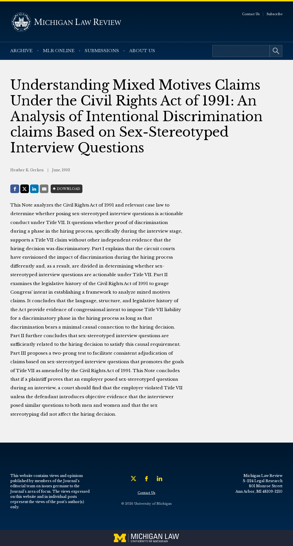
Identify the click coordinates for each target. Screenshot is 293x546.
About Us (142, 50)
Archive (21, 50)
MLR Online (59, 50)
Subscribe (275, 14)
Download (68, 189)
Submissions (102, 50)
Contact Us (251, 14)
